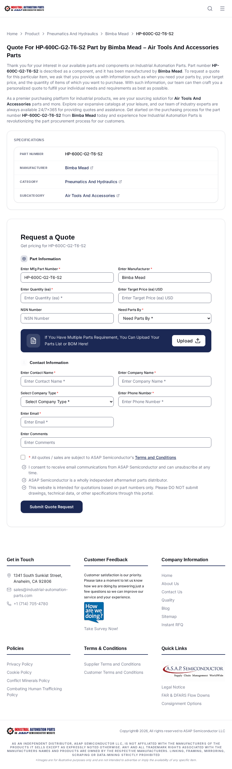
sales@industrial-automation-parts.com (41, 592)
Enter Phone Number (136, 393)
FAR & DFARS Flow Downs (186, 695)
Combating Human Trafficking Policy (34, 691)
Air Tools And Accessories (90, 195)
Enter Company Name (137, 372)
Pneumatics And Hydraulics (72, 33)
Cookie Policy (19, 672)
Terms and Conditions (155, 457)
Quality (168, 600)
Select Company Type (39, 393)
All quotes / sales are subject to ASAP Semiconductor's (102, 457)
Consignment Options (181, 703)
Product (32, 33)
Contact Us (172, 591)
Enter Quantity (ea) (37, 289)
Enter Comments (34, 434)
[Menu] (222, 8)
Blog (166, 608)
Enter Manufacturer (135, 269)
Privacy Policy (20, 664)
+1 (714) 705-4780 (31, 603)
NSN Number (31, 310)
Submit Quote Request (52, 506)
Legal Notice (173, 687)
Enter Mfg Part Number (40, 269)
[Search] (210, 8)
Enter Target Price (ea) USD (140, 289)
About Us (170, 583)
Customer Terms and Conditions (113, 672)
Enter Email (31, 413)
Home (12, 33)
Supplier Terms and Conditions (112, 664)
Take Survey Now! (101, 628)
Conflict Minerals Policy (28, 680)
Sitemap (169, 616)
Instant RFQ (172, 624)
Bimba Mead (117, 33)
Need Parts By (130, 310)
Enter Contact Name (38, 372)
